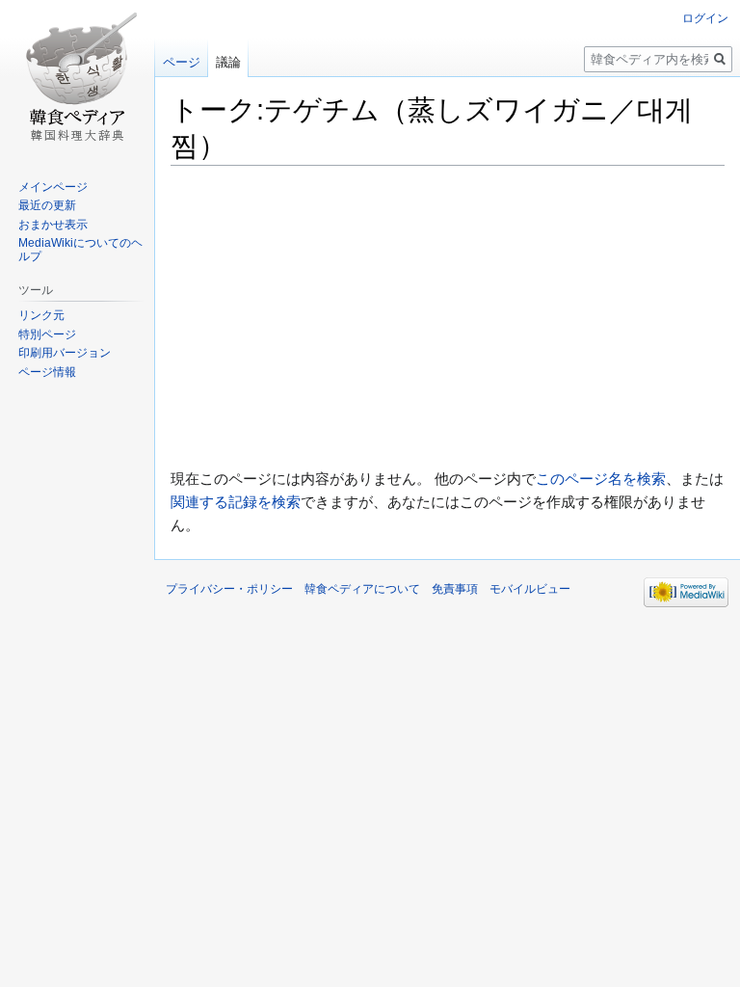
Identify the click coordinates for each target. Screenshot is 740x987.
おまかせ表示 (53, 224)
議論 (228, 62)
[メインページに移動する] (77, 77)
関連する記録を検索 (236, 502)
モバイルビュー (529, 589)
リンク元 (41, 315)
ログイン (705, 18)
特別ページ (47, 334)
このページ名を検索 (601, 478)
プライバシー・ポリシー (229, 589)
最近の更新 (47, 205)
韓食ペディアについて (362, 589)
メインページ (53, 187)
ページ (181, 62)
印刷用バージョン (64, 353)
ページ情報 (47, 372)
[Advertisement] (448, 316)
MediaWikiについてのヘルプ (80, 249)
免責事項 (455, 589)
